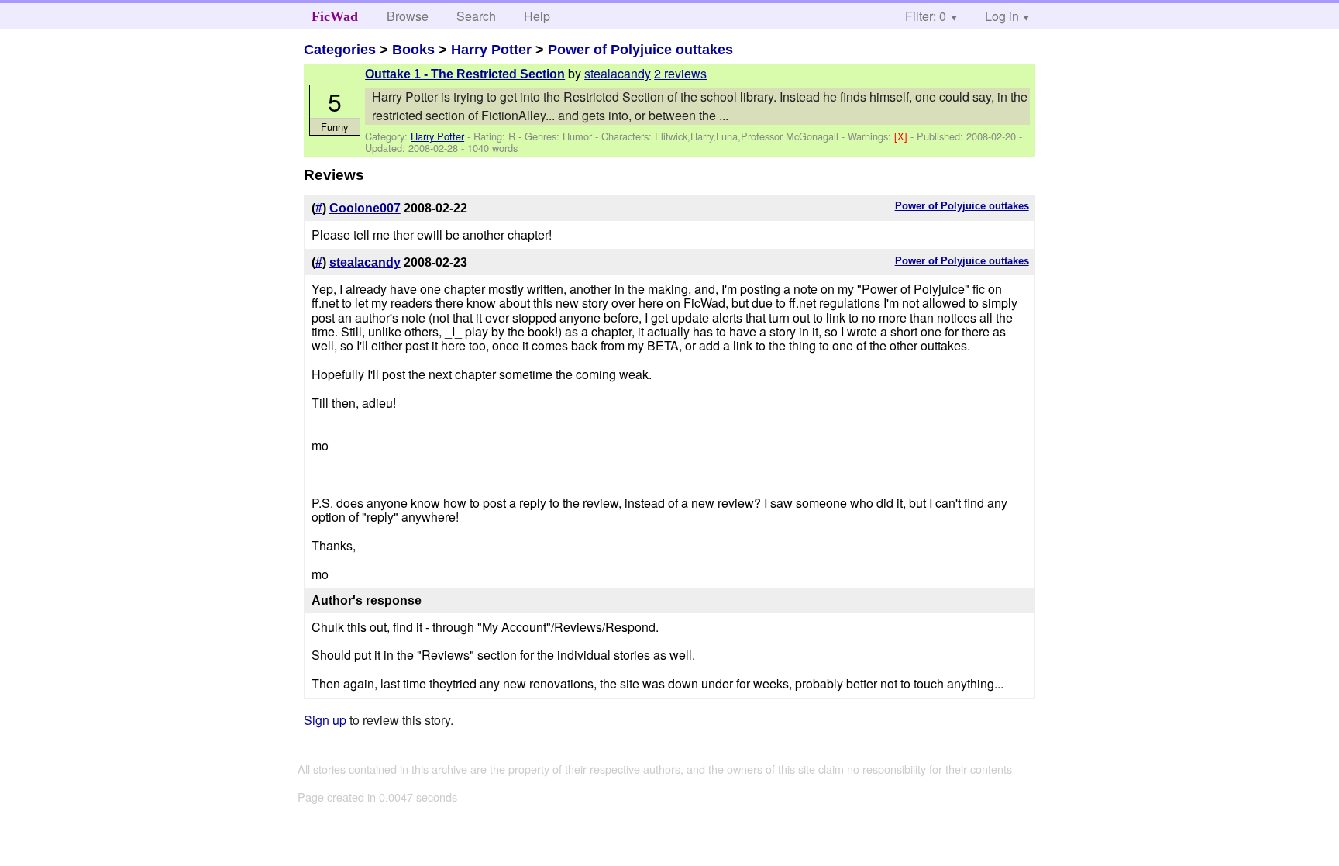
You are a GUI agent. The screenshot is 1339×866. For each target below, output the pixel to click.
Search (476, 16)
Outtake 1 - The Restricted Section (465, 74)
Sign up (325, 720)
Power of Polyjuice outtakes (640, 49)
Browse (408, 16)
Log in (1002, 16)
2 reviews (680, 73)
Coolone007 (365, 208)
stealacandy (617, 73)
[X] (902, 136)
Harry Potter (491, 49)
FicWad (335, 16)
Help (537, 16)
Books (413, 49)
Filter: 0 (925, 16)
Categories (340, 49)
